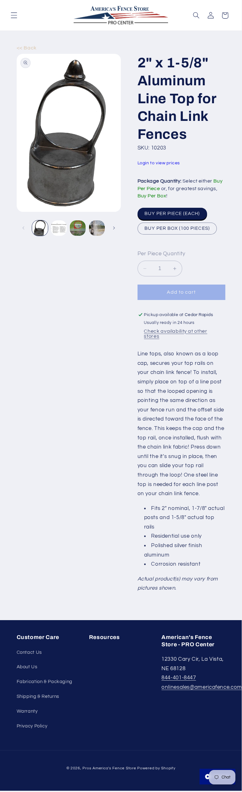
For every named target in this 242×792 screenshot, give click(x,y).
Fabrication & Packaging (45, 681)
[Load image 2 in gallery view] (59, 228)
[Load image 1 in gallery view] (40, 228)
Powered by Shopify (156, 768)
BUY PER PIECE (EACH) (172, 213)
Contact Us (29, 652)
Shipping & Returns (38, 696)
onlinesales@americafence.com (201, 687)
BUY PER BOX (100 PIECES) (177, 228)
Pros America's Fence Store (109, 768)
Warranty (27, 711)
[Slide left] (24, 228)
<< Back (27, 47)
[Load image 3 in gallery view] (78, 228)
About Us (27, 667)
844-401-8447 (178, 678)
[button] (14, 15)
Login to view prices (159, 163)
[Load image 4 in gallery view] (97, 228)
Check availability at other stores (175, 334)
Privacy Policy (32, 726)
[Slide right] (114, 228)
